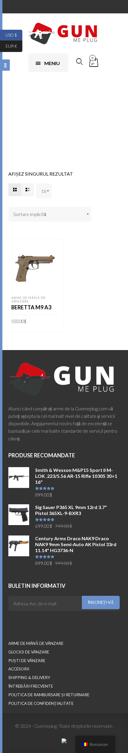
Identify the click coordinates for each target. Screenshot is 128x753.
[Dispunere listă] (27, 189)
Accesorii (18, 669)
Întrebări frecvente (30, 686)
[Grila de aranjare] (14, 189)
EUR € (14, 46)
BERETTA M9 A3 (31, 307)
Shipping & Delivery (29, 677)
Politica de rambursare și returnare (48, 694)
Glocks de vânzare (28, 652)
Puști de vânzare (26, 660)
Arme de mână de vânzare (28, 299)
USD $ (13, 34)
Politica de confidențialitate (41, 703)
